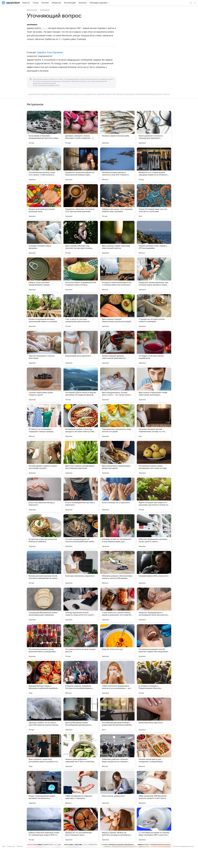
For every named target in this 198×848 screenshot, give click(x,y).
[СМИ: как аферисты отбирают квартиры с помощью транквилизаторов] (80, 788)
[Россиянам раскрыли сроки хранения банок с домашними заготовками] (44, 641)
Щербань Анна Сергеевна (50, 52)
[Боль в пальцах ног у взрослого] (117, 495)
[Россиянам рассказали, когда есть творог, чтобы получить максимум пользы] (44, 165)
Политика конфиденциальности (183, 846)
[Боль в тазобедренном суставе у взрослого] (80, 495)
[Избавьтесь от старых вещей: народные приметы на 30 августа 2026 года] (154, 165)
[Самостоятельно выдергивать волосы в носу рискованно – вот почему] (117, 678)
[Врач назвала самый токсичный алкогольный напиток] (117, 238)
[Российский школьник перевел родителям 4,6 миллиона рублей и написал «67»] (117, 715)
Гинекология (45, 10)
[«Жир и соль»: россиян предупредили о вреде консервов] (44, 275)
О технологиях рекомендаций (161, 846)
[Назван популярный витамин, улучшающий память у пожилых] (44, 311)
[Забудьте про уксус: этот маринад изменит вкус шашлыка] (117, 201)
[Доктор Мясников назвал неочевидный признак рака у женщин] (80, 715)
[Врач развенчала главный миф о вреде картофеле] (117, 458)
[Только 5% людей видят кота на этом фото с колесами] (154, 201)
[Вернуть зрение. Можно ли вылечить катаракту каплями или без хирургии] (117, 825)
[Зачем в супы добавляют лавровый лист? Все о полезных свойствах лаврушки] (80, 751)
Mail (3, 846)
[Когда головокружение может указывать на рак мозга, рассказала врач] (44, 788)
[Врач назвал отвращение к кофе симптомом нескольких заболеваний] (154, 385)
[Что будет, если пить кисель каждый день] (154, 348)
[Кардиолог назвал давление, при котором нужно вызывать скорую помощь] (154, 275)
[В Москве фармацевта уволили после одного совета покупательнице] (154, 531)
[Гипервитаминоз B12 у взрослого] (154, 568)
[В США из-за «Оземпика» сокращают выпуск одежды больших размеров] (44, 421)
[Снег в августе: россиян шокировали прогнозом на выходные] (80, 311)
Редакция (107, 846)
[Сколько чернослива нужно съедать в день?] (44, 385)
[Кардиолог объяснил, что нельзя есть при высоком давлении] (80, 201)
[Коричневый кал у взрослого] (80, 348)
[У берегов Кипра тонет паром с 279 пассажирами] (154, 238)
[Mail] (3, 3)
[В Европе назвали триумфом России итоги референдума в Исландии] (80, 678)
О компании (11, 846)
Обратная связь (144, 846)
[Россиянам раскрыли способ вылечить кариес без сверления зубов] (154, 641)
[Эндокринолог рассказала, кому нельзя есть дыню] (117, 421)
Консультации (32, 10)
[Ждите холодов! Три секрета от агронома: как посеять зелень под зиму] (154, 495)
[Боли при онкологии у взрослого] (80, 568)
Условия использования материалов (124, 846)
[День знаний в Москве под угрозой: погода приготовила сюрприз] (80, 238)
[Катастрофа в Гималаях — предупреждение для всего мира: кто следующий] (44, 128)
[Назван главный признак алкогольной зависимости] (117, 348)
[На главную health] (12, 3)
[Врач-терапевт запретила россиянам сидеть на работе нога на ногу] (44, 751)
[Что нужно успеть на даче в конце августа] (80, 641)
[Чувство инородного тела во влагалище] (44, 348)
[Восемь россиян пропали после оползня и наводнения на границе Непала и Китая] (44, 568)
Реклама (19, 846)
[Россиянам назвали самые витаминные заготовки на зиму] (154, 458)
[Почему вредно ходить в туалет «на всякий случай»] (44, 458)
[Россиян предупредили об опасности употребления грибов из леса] (80, 531)
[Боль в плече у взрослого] (117, 788)
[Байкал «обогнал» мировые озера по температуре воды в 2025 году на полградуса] (44, 825)
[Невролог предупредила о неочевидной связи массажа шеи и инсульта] (154, 605)
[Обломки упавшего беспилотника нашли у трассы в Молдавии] (117, 568)
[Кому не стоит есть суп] (117, 641)
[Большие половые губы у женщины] (44, 238)
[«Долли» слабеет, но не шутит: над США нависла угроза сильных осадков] (44, 715)
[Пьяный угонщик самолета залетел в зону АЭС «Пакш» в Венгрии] (117, 165)
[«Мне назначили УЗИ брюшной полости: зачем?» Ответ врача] (154, 788)
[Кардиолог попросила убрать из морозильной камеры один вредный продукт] (80, 165)
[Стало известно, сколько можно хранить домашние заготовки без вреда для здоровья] (117, 605)
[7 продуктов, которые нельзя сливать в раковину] (154, 311)
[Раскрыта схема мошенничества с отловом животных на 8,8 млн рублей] (117, 275)
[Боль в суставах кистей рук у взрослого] (44, 495)
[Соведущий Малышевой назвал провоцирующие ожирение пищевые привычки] (44, 605)
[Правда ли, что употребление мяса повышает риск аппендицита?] (80, 825)
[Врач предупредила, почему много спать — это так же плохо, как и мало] (117, 385)
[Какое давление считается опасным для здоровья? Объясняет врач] (154, 128)
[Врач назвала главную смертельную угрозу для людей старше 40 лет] (117, 311)
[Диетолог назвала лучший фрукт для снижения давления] (80, 458)
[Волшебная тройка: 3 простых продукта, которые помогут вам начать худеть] (80, 421)
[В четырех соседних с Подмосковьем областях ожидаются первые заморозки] (154, 678)
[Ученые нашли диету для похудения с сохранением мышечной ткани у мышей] (154, 751)
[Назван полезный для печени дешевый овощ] (44, 201)
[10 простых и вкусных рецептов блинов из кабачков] (44, 531)
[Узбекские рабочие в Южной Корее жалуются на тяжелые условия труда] (117, 751)
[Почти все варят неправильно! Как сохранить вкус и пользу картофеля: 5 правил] (80, 275)
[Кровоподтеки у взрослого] (154, 715)
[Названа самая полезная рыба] (117, 128)
